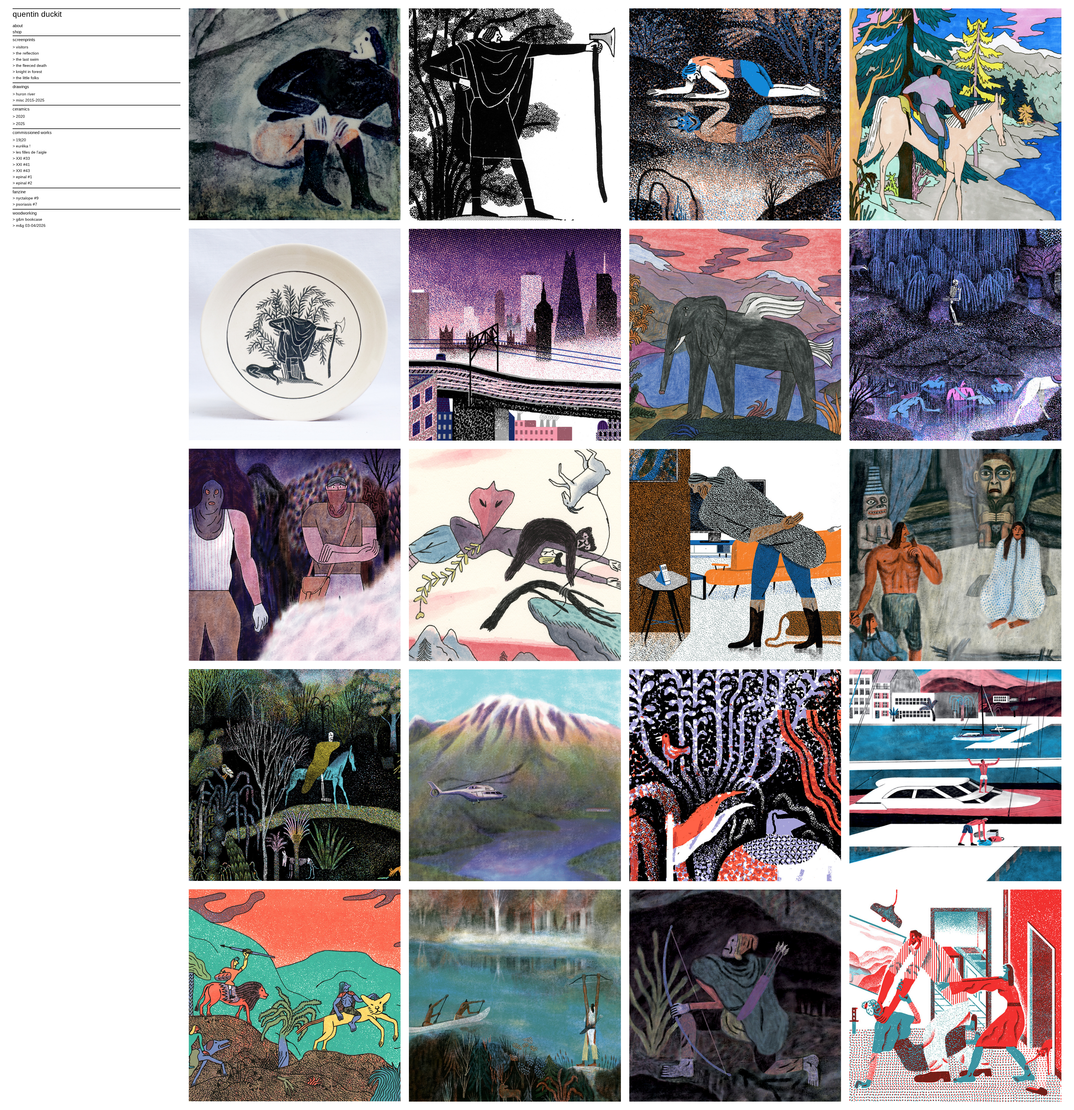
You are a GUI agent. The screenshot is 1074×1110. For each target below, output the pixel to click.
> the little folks (26, 78)
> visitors (20, 47)
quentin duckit (37, 14)
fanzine (19, 191)
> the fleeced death (30, 65)
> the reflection (26, 53)
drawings (21, 86)
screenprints (24, 39)
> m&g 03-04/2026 (29, 225)
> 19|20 (19, 140)
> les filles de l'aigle (30, 152)
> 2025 (19, 123)
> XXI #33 (21, 158)
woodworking (25, 213)
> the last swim (26, 59)
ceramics (21, 109)
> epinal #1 (22, 177)
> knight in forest (27, 71)
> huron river (24, 94)
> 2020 (19, 116)
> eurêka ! (21, 146)
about (18, 25)
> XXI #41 (21, 164)
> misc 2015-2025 (28, 100)
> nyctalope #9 (26, 198)
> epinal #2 (22, 183)
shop (17, 31)
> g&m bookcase (27, 219)
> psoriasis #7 (25, 204)
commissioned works (32, 132)
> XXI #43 (21, 170)
